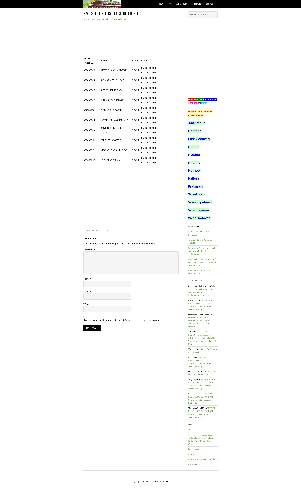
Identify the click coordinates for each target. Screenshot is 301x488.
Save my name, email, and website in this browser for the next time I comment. (123, 320)
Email (87, 291)
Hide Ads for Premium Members (202, 459)
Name (87, 278)
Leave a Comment (120, 19)
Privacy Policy (194, 464)
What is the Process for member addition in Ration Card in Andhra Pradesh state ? (202, 251)
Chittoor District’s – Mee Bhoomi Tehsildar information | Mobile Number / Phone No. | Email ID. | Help (202, 338)
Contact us (193, 454)
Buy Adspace (193, 449)
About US (192, 430)
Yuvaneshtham (101, 230)
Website (87, 304)
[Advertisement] (131, 39)
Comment (89, 249)
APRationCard (102, 4)
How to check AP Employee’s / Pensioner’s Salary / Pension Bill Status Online (202, 262)
